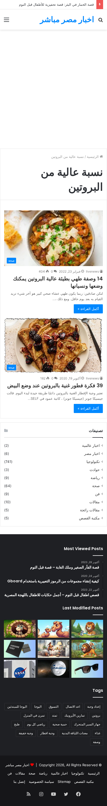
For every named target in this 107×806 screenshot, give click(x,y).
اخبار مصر (92, 454)
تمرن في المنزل (34, 715)
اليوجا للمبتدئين (17, 706)
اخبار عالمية (91, 445)
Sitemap (64, 781)
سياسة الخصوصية (41, 781)
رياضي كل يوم (36, 724)
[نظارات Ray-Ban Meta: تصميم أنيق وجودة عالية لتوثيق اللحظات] (87, 669)
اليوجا (38, 706)
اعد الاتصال (73, 706)
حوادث (95, 470)
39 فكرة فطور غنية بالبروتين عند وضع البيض (55, 385)
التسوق (53, 706)
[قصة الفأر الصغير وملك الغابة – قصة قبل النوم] (87, 629)
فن (97, 494)
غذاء (97, 733)
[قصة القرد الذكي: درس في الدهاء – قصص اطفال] (87, 649)
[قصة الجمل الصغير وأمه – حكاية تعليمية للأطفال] (53, 629)
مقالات (94, 502)
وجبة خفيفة (26, 733)
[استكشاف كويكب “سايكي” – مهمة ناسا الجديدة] (20, 669)
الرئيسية (93, 156)
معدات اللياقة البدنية (75, 733)
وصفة (96, 742)
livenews (92, 271)
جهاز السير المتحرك (87, 724)
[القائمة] (6, 21)
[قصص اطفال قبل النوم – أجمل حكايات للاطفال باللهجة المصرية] (53, 649)
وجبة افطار (47, 733)
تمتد (54, 715)
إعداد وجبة (93, 706)
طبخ (17, 724)
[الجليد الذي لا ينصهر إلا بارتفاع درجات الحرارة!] (53, 669)
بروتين (96, 715)
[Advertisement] (53, 91)
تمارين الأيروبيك (74, 715)
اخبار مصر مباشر (17, 765)
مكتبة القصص (89, 518)
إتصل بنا (19, 781)
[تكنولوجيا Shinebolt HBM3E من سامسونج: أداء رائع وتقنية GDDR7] (20, 649)
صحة (96, 486)
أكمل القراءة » (88, 309)
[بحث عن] (100, 21)
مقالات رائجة (90, 510)
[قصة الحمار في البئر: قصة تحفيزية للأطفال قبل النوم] (20, 629)
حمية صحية (59, 724)
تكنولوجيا (93, 462)
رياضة (95, 478)
